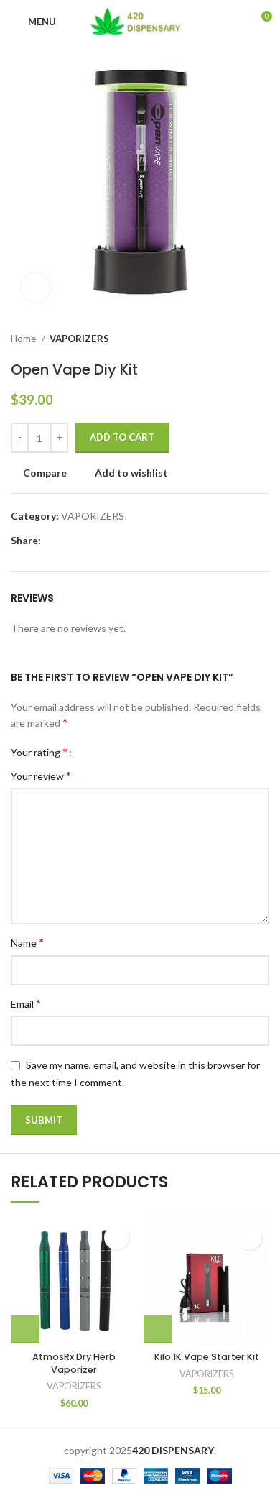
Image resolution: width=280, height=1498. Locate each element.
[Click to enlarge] (36, 287)
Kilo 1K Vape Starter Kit (206, 1357)
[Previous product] (233, 339)
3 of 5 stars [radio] (109, 752)
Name (27, 942)
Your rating (39, 752)
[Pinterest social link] (86, 540)
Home (24, 338)
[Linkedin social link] (102, 540)
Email (26, 1003)
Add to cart (122, 437)
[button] (25, 1329)
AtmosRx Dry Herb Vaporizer (74, 1363)
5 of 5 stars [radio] (131, 752)
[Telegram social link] (119, 540)
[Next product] (262, 339)
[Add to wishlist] (116, 1237)
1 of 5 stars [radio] (88, 752)
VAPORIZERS (79, 338)
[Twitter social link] (69, 540)
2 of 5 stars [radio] (98, 752)
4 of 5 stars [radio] (120, 752)
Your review (41, 775)
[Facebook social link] (53, 540)
